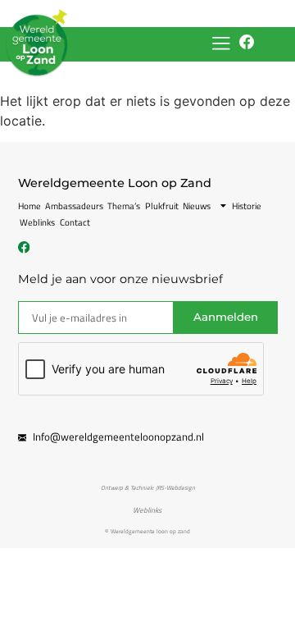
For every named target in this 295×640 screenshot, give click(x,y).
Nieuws (197, 206)
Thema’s (123, 206)
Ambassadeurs (74, 206)
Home (29, 206)
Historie (246, 206)
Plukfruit (162, 206)
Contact (75, 222)
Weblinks (37, 222)
